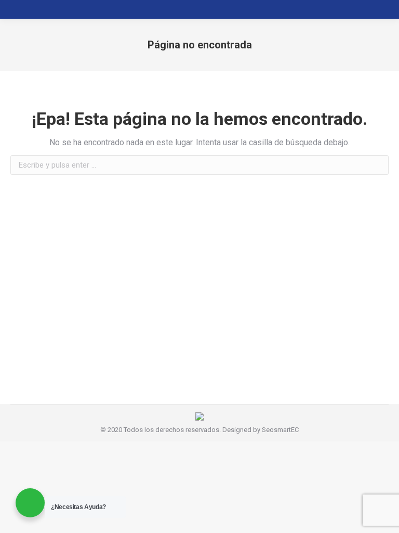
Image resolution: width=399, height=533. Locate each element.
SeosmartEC (280, 430)
